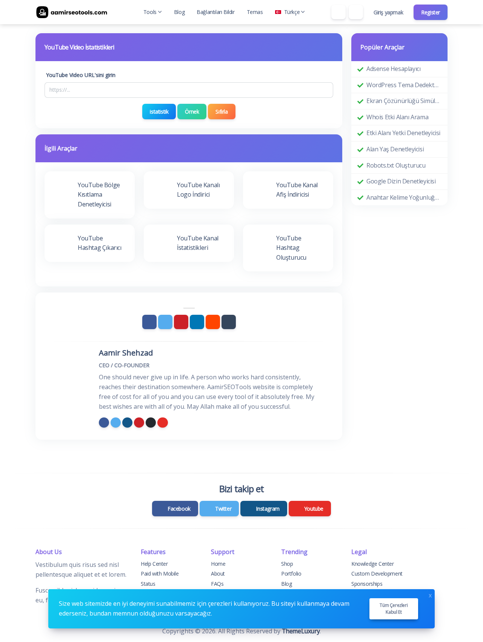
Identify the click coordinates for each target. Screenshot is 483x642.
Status (148, 583)
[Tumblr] (229, 322)
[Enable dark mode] (356, 12)
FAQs (217, 583)
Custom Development (377, 573)
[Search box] (338, 12)
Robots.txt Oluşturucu (396, 165)
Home (218, 563)
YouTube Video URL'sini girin (80, 75)
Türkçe (292, 11)
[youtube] (162, 422)
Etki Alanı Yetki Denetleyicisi (403, 133)
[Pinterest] (181, 322)
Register (430, 12)
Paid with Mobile (160, 573)
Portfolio (291, 573)
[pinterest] (139, 422)
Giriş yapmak (388, 12)
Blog (179, 11)
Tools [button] (150, 11)
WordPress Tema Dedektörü (403, 85)
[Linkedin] (197, 322)
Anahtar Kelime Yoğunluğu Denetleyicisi (403, 197)
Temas (255, 11)
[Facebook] (149, 322)
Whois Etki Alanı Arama (397, 117)
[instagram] (127, 422)
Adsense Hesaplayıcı (393, 69)
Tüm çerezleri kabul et (394, 608)
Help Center (154, 563)
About (218, 573)
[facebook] (104, 422)
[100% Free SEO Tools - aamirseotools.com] (73, 12)
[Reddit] (213, 322)
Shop (287, 563)
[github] (151, 422)
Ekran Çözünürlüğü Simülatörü (403, 101)
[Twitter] (165, 322)
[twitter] (116, 422)
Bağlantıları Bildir (215, 11)
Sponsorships (366, 583)
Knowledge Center (372, 563)
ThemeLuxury (301, 631)
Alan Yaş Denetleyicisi (395, 149)
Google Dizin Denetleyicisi (401, 181)
